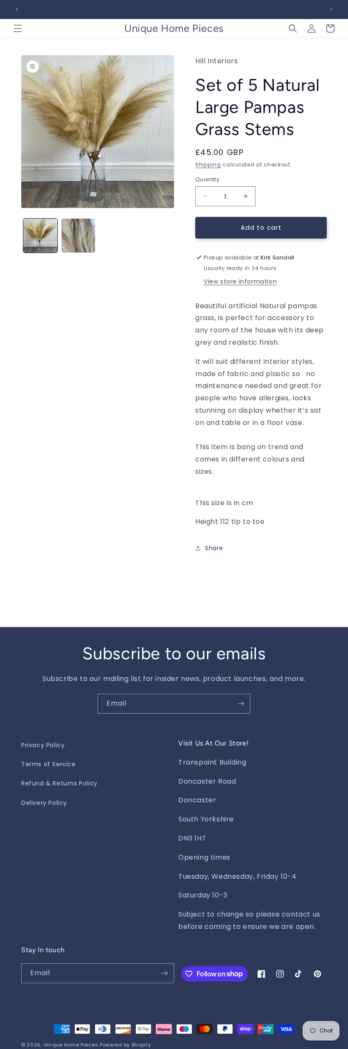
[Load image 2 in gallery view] (78, 236)
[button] (17, 28)
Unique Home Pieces (71, 1044)
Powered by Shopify (125, 1044)
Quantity (207, 179)
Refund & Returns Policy (59, 783)
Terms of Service (48, 764)
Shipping (208, 164)
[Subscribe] (240, 704)
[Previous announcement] (17, 9)
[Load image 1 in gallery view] (40, 236)
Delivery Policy (44, 803)
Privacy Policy (43, 745)
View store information (240, 281)
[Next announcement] (331, 9)
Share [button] (214, 548)
